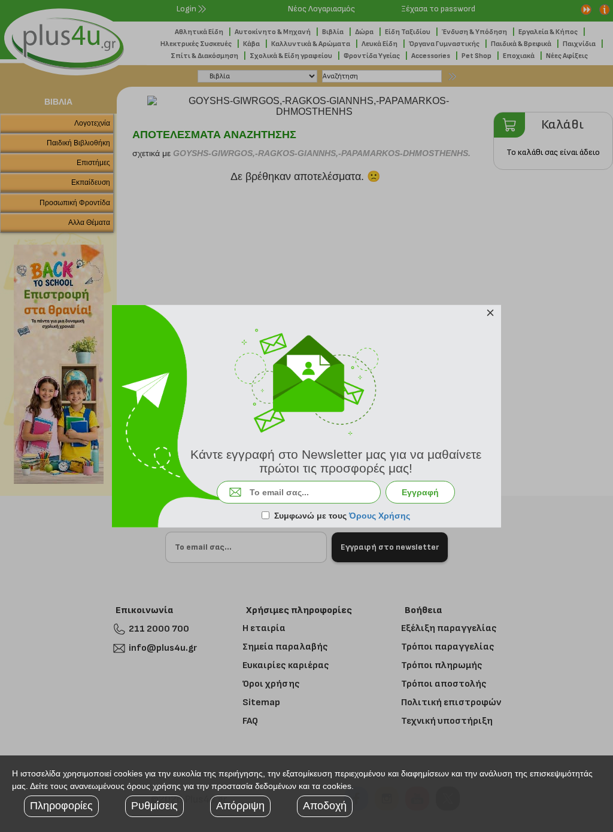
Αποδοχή (325, 806)
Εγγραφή (420, 492)
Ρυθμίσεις (154, 806)
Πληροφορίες (61, 806)
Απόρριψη (240, 806)
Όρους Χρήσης (379, 515)
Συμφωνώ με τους (342, 515)
